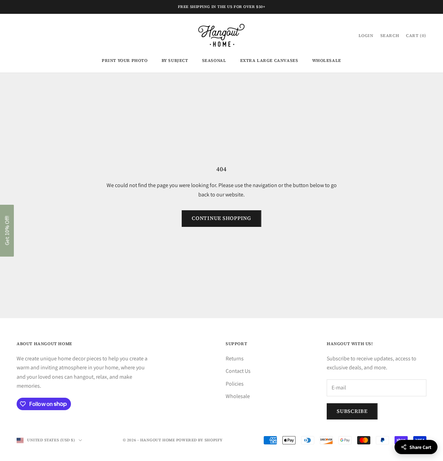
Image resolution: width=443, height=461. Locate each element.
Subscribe (352, 411)
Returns (235, 358)
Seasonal (214, 60)
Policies (235, 383)
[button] (7, 231)
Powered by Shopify (199, 440)
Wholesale (326, 60)
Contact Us (238, 371)
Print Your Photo (125, 60)
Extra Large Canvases (269, 60)
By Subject (175, 60)
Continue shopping (221, 218)
